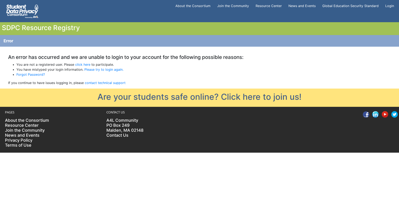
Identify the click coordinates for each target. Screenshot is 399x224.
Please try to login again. (103, 69)
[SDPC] (22, 11)
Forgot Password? (30, 74)
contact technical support (105, 83)
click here (82, 64)
